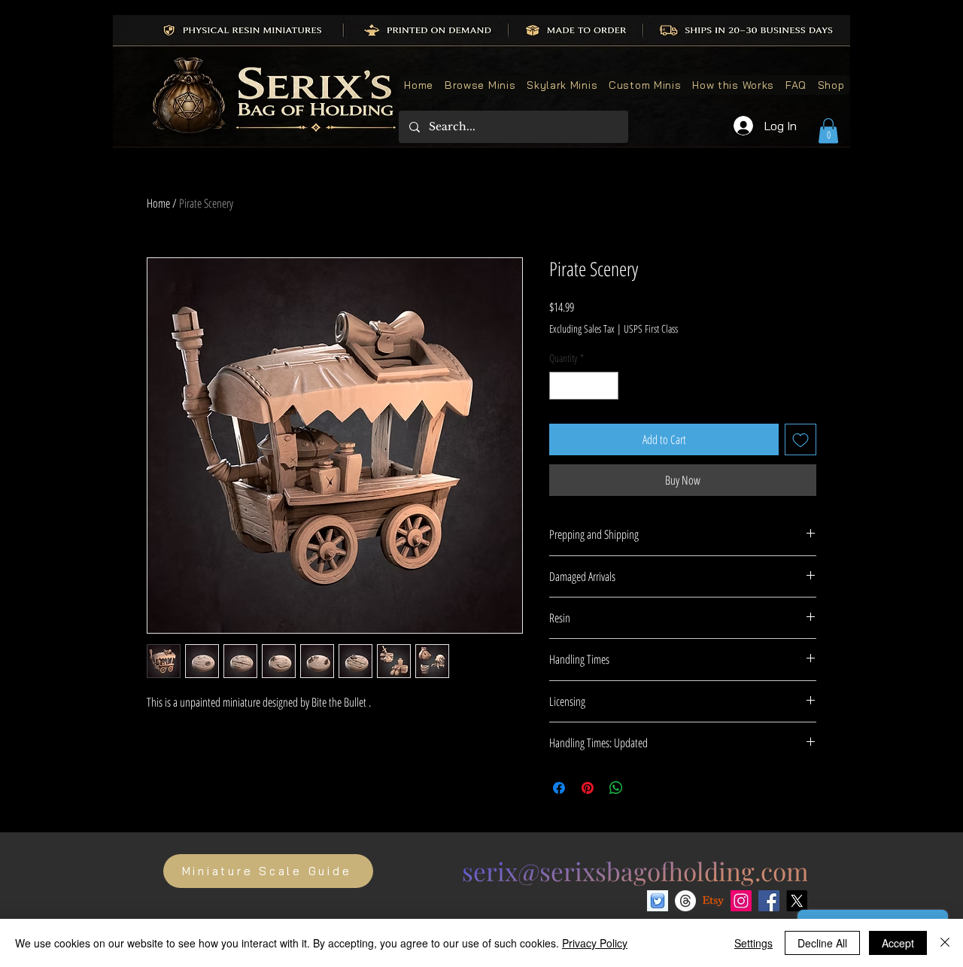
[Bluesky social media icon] (657, 900)
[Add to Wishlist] (800, 439)
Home (158, 203)
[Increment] (606, 386)
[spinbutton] (583, 386)
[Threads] (685, 900)
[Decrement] (560, 386)
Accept (898, 942)
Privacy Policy (594, 942)
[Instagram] (741, 900)
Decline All (822, 942)
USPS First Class (651, 328)
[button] (828, 130)
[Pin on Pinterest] (588, 788)
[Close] (945, 943)
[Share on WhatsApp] (616, 788)
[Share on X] (645, 788)
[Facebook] (768, 900)
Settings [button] (753, 942)
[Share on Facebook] (559, 788)
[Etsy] (713, 900)
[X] (796, 900)
